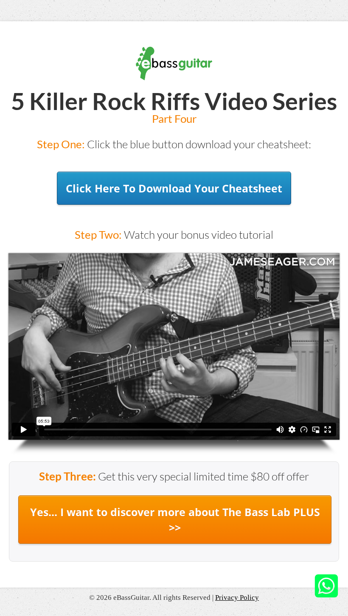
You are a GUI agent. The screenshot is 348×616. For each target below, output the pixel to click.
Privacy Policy (237, 597)
